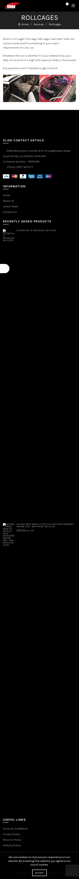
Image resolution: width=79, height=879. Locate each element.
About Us (8, 201)
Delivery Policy (12, 845)
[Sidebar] (5, 268)
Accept (39, 872)
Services (39, 24)
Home (25, 24)
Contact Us (10, 212)
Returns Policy (12, 839)
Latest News (10, 206)
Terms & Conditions (15, 828)
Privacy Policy (11, 834)
